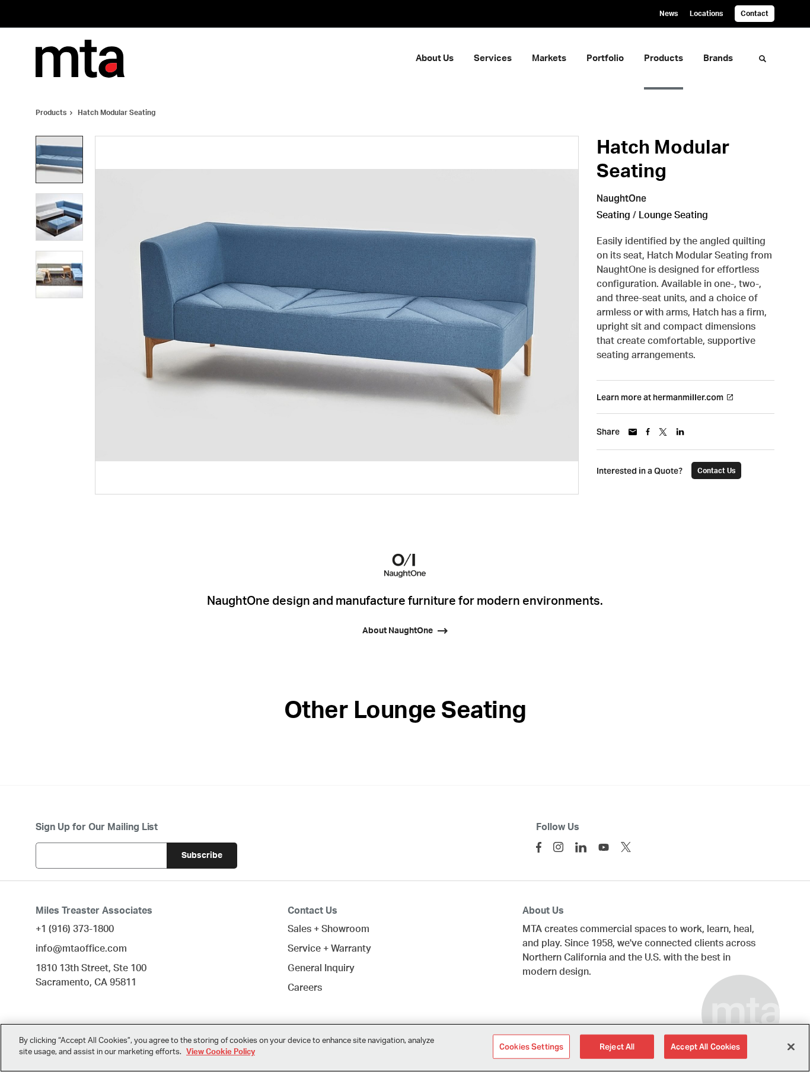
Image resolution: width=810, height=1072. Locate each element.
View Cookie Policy (220, 1052)
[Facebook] (538, 847)
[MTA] (88, 59)
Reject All (616, 1047)
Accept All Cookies (705, 1047)
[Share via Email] (633, 432)
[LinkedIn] (580, 847)
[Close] (791, 1046)
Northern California (564, 957)
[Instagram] (558, 847)
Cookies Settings (531, 1047)
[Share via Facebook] (648, 431)
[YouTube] (603, 847)
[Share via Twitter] (663, 432)
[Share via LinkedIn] (680, 431)
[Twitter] (626, 847)
